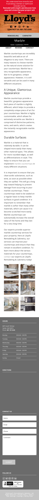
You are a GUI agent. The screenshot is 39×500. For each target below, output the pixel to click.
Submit (9, 462)
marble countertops (23, 163)
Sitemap (20, 496)
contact (7, 256)
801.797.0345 (26, 29)
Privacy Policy (22, 495)
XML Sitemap (10, 496)
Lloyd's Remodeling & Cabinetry (19, 493)
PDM (31, 496)
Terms (30, 495)
